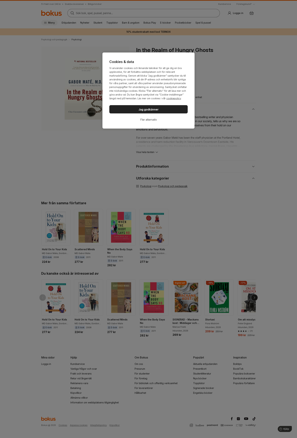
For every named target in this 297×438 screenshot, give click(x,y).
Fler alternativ (148, 119)
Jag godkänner (149, 109)
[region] (148, 90)
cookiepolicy (173, 98)
